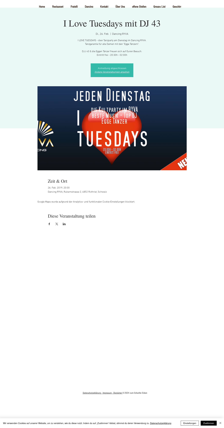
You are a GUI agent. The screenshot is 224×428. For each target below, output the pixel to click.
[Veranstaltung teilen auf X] (56, 224)
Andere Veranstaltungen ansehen (112, 72)
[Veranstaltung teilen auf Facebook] (49, 224)
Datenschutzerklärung (160, 423)
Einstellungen (189, 423)
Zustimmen (208, 423)
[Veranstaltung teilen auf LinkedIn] (64, 224)
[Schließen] (220, 423)
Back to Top (112, 331)
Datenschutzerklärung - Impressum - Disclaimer (103, 393)
